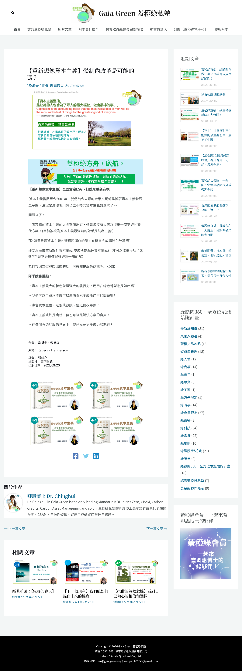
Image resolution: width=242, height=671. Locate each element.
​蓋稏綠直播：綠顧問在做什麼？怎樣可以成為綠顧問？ (216, 74)
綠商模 (185, 366)
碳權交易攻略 (190, 343)
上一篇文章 (14, 528)
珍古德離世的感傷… (214, 94)
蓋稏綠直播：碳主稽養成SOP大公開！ (216, 112)
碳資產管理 (188, 351)
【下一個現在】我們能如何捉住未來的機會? (85, 593)
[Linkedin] (96, 456)
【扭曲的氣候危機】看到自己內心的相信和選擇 (136, 593)
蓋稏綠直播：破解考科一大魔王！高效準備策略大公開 (216, 230)
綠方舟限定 (188, 397)
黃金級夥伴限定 (192, 488)
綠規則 (185, 443)
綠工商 (185, 389)
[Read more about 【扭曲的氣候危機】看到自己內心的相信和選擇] (136, 571)
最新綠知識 (188, 328)
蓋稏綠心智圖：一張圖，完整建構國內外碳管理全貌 (216, 185)
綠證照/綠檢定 (191, 450)
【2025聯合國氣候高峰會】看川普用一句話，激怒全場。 (215, 160)
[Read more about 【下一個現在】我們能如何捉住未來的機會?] (86, 571)
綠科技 (185, 427)
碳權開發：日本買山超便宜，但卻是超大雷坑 (216, 252)
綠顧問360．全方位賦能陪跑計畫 (205, 466)
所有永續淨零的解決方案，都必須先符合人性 (216, 273)
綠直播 (185, 420)
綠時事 (185, 404)
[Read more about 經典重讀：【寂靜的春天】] (35, 571)
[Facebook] (75, 456)
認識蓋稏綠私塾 (192, 480)
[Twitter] (86, 456)
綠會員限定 (188, 412)
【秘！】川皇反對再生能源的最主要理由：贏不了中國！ (216, 135)
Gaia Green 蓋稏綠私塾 (135, 13)
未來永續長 (188, 336)
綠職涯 (185, 435)
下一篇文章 (157, 528)
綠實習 (185, 374)
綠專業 (185, 381)
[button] (13, 13)
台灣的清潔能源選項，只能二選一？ (216, 207)
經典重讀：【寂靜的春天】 (34, 591)
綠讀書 (34, 85)
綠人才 (185, 358)
